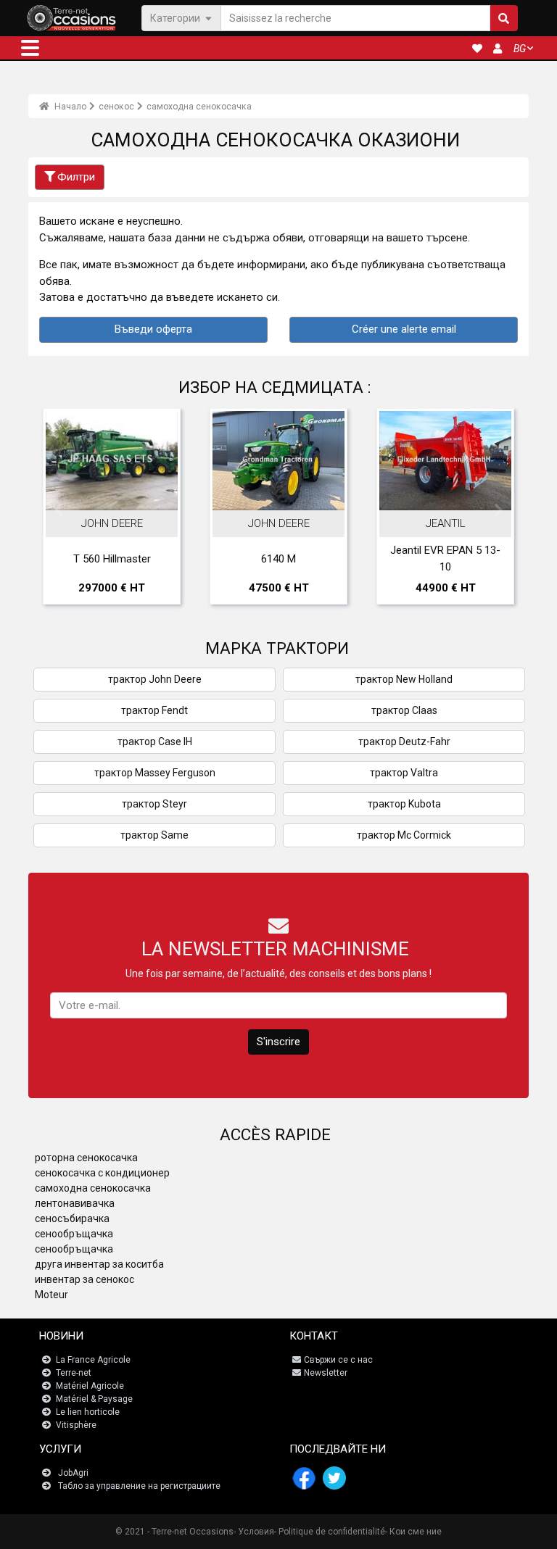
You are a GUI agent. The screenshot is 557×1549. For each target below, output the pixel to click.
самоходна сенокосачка (199, 106)
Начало (69, 106)
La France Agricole (93, 1360)
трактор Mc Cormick (404, 835)
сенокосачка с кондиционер (102, 1173)
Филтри (76, 176)
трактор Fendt (154, 710)
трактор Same (154, 835)
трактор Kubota (404, 804)
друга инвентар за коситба (99, 1264)
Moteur (51, 1294)
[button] (30, 47)
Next (498, 510)
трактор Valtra (404, 772)
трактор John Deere (155, 679)
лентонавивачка (75, 1203)
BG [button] (519, 48)
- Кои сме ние (413, 1532)
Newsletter (325, 1373)
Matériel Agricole (90, 1386)
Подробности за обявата (119, 487)
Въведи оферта (153, 329)
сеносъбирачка (72, 1218)
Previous (58, 510)
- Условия (254, 1532)
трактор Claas (404, 710)
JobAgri (73, 1473)
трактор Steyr (154, 804)
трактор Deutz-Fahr (404, 741)
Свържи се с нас (338, 1360)
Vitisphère (76, 1425)
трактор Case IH (154, 741)
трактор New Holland (404, 679)
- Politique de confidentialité (329, 1532)
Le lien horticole (88, 1412)
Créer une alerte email (404, 329)
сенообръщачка (74, 1233)
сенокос (116, 106)
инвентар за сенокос (84, 1279)
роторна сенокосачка (86, 1157)
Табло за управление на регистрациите (139, 1486)
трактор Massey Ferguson (154, 772)
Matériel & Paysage (94, 1399)
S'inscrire (278, 1041)
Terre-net (73, 1373)
